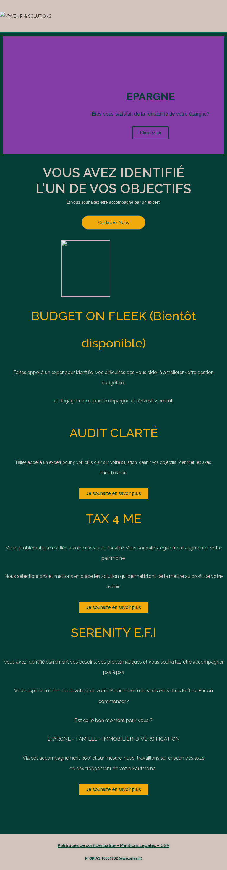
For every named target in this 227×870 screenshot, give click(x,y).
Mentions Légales (138, 845)
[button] (9, 95)
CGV (164, 845)
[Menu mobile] (225, 16)
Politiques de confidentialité (87, 845)
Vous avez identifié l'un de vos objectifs (113, 180)
